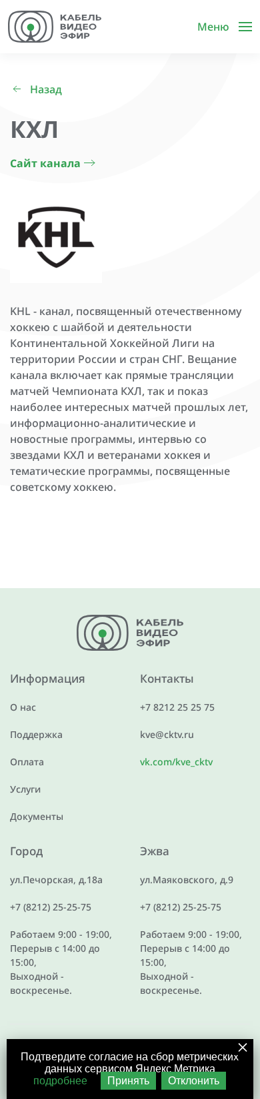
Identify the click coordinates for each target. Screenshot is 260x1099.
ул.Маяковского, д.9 (186, 879)
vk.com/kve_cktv (176, 761)
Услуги (25, 789)
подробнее (60, 1080)
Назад (46, 89)
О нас (23, 707)
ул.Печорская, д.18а (56, 879)
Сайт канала (45, 163)
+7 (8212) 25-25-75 (50, 907)
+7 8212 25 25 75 (177, 707)
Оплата (27, 761)
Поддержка (36, 734)
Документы (36, 816)
